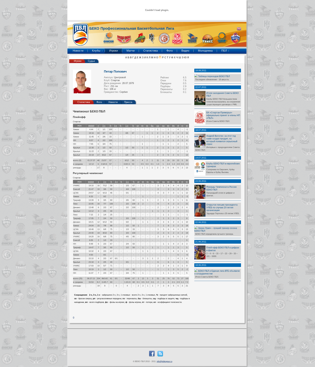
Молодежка (205, 50)
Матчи (131, 50)
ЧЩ (163, 125)
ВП (168, 125)
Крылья (76, 148)
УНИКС (76, 185)
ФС (173, 125)
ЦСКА (75, 193)
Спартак (115, 80)
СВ (138, 125)
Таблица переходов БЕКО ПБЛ (214, 76)
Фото (169, 50)
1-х (126, 125)
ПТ (182, 125)
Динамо (76, 207)
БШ (152, 125)
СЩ (157, 125)
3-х (115, 125)
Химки (76, 129)
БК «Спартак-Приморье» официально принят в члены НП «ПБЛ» (223, 115)
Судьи (91, 61)
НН (74, 140)
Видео (185, 50)
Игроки (113, 50)
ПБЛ (224, 50)
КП (187, 125)
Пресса (128, 102)
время (91, 125)
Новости (78, 50)
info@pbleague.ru (164, 361)
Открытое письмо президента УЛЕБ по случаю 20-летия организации (222, 207)
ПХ (147, 125)
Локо (75, 204)
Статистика (150, 50)
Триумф (77, 200)
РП (142, 125)
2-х (103, 125)
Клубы (96, 50)
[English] (239, 28)
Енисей (76, 189)
